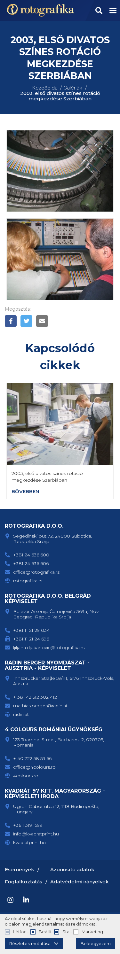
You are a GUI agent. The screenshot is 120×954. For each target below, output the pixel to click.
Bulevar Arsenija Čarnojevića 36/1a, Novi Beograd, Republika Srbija (56, 614)
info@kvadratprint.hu (36, 834)
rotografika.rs (27, 581)
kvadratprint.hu (29, 842)
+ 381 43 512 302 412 (35, 697)
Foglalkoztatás (23, 882)
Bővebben (25, 491)
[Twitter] (26, 321)
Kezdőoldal (45, 88)
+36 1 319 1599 (27, 825)
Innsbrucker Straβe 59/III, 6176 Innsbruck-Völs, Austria (63, 680)
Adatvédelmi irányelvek (79, 882)
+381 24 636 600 (31, 555)
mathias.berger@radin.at (40, 706)
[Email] (42, 321)
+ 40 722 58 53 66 (32, 758)
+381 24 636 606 (31, 563)
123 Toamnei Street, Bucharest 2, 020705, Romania (58, 742)
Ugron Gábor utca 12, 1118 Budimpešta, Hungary (56, 809)
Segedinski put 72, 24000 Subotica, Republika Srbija (52, 538)
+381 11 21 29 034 (31, 630)
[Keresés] (99, 10)
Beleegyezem (96, 943)
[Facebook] (11, 321)
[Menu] (113, 10)
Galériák (72, 88)
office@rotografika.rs (36, 572)
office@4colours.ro (34, 767)
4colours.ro (25, 776)
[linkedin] (26, 899)
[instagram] (10, 899)
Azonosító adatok (72, 869)
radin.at (21, 714)
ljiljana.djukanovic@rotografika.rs (48, 647)
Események (19, 869)
